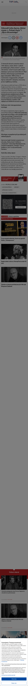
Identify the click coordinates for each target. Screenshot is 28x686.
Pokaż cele (14, 683)
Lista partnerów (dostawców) (8, 675)
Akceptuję (14, 679)
